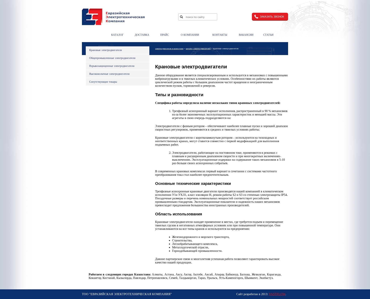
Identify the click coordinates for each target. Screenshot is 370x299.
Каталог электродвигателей (198, 48)
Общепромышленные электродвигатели (112, 58)
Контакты (219, 34)
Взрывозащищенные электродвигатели (112, 66)
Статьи (268, 34)
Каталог (117, 34)
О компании (190, 34)
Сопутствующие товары (103, 81)
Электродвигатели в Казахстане (169, 48)
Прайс (164, 34)
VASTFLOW (277, 294)
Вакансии (246, 34)
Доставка (142, 34)
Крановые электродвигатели (105, 50)
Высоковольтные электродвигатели (109, 73)
